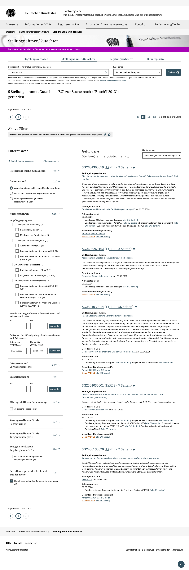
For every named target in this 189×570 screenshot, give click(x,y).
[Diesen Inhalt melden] (134, 167)
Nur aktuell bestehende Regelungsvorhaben (35, 193)
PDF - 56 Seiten (120, 306)
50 (149, 117)
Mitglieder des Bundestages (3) (34, 235)
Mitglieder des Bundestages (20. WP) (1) (39, 275)
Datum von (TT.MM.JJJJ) (16, 343)
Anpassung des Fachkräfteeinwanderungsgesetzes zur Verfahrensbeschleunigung (120, 458)
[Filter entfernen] (109, 134)
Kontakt (140, 24)
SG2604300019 (93, 167)
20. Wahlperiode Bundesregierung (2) (31, 280)
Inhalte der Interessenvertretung (107, 24)
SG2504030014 (93, 306)
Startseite (12, 24)
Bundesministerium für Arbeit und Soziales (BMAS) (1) (40, 258)
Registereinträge (68, 24)
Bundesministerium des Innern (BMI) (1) (39, 251)
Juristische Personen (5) (25, 409)
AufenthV (86, 233)
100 (155, 117)
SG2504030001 (93, 385)
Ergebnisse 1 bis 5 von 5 (19, 109)
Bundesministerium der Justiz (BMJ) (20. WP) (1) (39, 287)
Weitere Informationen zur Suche (113, 80)
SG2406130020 (93, 449)
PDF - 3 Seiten (120, 248)
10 (138, 117)
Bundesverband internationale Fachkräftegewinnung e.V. (108, 209)
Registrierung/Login (167, 24)
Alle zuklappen (50, 161)
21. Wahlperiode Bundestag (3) (28, 224)
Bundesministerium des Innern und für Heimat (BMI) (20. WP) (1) (38, 296)
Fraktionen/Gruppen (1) (31, 230)
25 (143, 117)
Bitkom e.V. (87, 479)
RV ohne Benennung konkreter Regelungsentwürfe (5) (28, 458)
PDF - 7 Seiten (120, 385)
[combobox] (137, 72)
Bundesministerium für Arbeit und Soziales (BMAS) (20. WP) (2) (40, 304)
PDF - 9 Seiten (120, 167)
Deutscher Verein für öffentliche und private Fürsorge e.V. (109, 352)
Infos (77, 49)
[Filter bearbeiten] (105, 134)
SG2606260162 (93, 248)
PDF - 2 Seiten (120, 449)
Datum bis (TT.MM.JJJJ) (36, 343)
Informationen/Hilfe (38, 24)
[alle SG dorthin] (130, 220)
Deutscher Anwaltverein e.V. (95, 410)
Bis (31, 320)
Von (11, 320)
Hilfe (8, 543)
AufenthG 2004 (89, 370)
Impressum (177, 549)
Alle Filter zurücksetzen (23, 161)
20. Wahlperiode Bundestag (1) (28, 265)
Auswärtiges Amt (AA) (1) (32, 246)
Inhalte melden (163, 549)
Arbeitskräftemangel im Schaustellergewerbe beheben (107, 258)
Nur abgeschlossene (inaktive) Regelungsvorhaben (28, 200)
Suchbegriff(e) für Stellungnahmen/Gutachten (29, 67)
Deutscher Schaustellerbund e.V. (97, 276)
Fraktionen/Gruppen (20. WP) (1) (35, 270)
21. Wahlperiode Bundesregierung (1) (31, 240)
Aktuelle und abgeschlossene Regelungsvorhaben (37, 188)
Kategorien (118, 67)
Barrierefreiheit (133, 549)
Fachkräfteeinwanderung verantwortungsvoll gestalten (107, 316)
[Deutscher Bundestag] (33, 13)
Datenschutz (148, 549)
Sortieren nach (149, 150)
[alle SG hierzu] (98, 233)
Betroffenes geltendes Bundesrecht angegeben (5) (36, 482)
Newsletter (31, 543)
